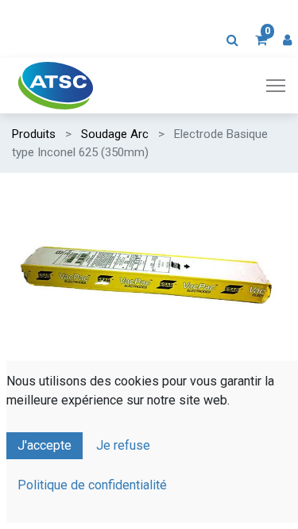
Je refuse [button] (123, 445)
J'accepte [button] (44, 445)
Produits (34, 134)
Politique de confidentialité (92, 485)
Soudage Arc (115, 134)
